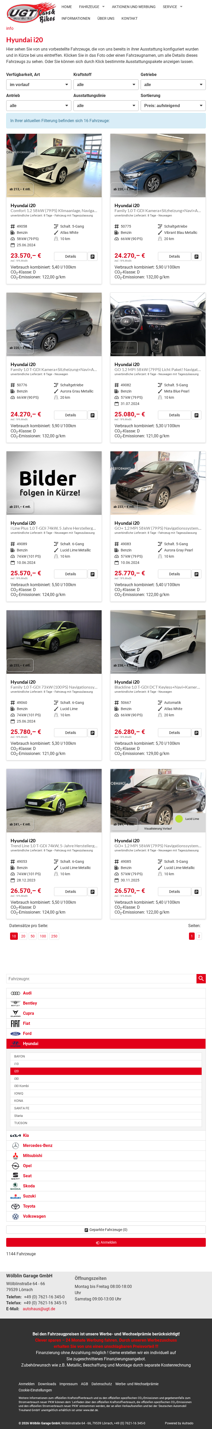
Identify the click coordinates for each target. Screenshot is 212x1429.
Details (70, 256)
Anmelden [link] (109, 1242)
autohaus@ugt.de (39, 1308)
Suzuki (29, 1196)
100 (43, 936)
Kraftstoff (82, 74)
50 (33, 936)
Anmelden (27, 1384)
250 (54, 936)
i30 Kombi (21, 1086)
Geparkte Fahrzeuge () (108, 1230)
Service (170, 7)
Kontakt (130, 18)
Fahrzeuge (89, 7)
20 (23, 936)
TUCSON (20, 1123)
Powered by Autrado (179, 1423)
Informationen (76, 18)
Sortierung (150, 95)
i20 (16, 1071)
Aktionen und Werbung (134, 7)
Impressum (68, 1384)
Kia (25, 1135)
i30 (16, 1079)
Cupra (28, 1013)
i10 (16, 1064)
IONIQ (18, 1093)
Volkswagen (34, 1216)
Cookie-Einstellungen (35, 1390)
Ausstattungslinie (89, 95)
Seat (27, 1175)
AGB (84, 1384)
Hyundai (30, 1043)
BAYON (19, 1056)
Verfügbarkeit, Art (23, 74)
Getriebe (149, 74)
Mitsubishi (32, 1155)
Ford (27, 1033)
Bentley (29, 1003)
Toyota (28, 1206)
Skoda (28, 1185)
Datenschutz (102, 1384)
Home (67, 7)
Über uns (105, 18)
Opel (27, 1165)
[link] (92, 256)
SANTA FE (21, 1108)
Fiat (26, 1023)
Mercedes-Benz (37, 1145)
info (9, 28)
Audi (27, 993)
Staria (18, 1116)
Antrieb (13, 95)
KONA (18, 1101)
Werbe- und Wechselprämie (136, 1384)
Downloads (47, 1384)
